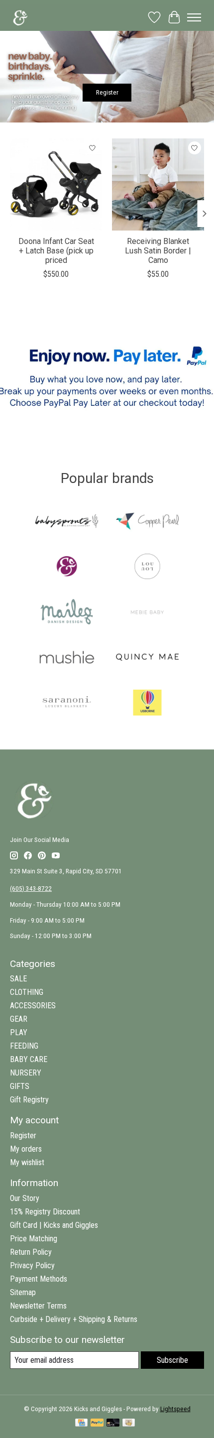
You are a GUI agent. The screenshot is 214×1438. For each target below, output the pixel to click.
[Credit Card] (81, 1423)
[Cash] (128, 1423)
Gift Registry (29, 1099)
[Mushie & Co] (66, 658)
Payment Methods (38, 1279)
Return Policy (31, 1252)
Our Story (24, 1198)
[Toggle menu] (194, 17)
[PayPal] (97, 1423)
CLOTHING (26, 992)
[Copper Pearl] (147, 522)
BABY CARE (28, 1059)
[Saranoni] (66, 703)
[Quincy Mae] (147, 658)
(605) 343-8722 (31, 888)
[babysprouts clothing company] (66, 522)
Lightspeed (175, 1409)
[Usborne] (147, 703)
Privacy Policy (32, 1265)
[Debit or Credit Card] (113, 1423)
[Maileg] (66, 612)
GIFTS (19, 1086)
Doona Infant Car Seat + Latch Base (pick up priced (56, 251)
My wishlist (27, 1162)
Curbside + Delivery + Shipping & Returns (73, 1319)
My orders (26, 1149)
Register (107, 92)
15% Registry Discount (45, 1211)
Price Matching (33, 1238)
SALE (18, 978)
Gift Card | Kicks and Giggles (54, 1225)
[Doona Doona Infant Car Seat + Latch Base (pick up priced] (56, 184)
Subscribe (172, 1360)
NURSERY (25, 1073)
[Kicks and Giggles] (66, 567)
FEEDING (24, 1046)
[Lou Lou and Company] (147, 567)
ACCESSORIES (33, 1005)
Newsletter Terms (38, 1306)
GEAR (18, 1019)
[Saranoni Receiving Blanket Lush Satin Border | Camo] (158, 184)
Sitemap (23, 1292)
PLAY (18, 1032)
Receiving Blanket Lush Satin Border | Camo (158, 251)
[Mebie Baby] (147, 612)
